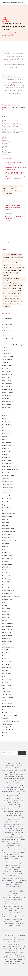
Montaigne (5, 620)
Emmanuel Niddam (16, 935)
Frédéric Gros (6, 457)
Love (9, 285)
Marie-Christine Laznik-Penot (11, 596)
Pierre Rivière (6, 653)
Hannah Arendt (6, 499)
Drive (15, 262)
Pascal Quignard (7, 635)
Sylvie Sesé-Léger (7, 712)
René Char (5, 671)
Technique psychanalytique (10, 715)
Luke (3, 585)
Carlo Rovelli (6, 386)
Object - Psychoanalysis (9, 288)
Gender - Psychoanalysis (9, 270)
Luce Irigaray (6, 579)
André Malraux (6, 354)
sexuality (16, 296)
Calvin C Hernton (7, 380)
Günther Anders (7, 496)
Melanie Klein (6, 608)
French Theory (6, 460)
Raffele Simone (6, 659)
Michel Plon (5, 614)
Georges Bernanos (7, 481)
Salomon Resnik (6, 685)
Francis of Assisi (6, 445)
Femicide (4, 436)
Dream (10, 262)
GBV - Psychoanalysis (18, 267)
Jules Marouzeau (7, 564)
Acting (6, 188)
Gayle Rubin (5, 472)
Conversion (14, 260)
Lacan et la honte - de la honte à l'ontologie (11, 279)
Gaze (10, 267)
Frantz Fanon (6, 451)
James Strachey (6, 511)
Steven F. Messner (7, 703)
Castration (6, 257)
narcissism (20, 285)
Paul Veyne (5, 644)
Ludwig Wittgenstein (8, 582)
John (3, 549)
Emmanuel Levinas (7, 428)
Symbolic (5, 304)
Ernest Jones (5, 431)
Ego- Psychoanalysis (8, 265)
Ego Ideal (18, 265)
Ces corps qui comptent (17, 257)
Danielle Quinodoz (7, 401)
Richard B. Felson (7, 679)
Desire (5, 262)
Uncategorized (6, 727)
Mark (3, 602)
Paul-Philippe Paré (7, 650)
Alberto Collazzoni (7, 336)
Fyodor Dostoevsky (7, 466)
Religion (5, 296)
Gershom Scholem (7, 487)
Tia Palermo (5, 718)
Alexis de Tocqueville (8, 339)
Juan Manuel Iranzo (7, 558)
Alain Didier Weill (7, 324)
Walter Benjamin (7, 733)
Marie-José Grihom (7, 599)
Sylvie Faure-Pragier (8, 709)
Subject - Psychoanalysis (9, 301)
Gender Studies (6, 478)
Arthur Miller (6, 362)
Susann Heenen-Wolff (8, 706)
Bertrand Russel (7, 377)
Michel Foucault (6, 611)
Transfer (18, 191)
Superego (20, 301)
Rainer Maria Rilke (7, 662)
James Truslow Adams (8, 513)
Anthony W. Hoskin (7, 356)
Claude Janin (5, 398)
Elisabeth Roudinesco (8, 425)
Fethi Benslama (6, 442)
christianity (6, 260)
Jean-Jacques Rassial (8, 528)
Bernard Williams (7, 374)
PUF (3, 110)
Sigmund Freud (8, 35)
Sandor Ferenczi (7, 688)
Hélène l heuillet (7, 502)
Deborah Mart (6, 407)
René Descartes (6, 673)
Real (19, 293)
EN (15, 33)
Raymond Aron (6, 667)
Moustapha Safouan (8, 623)
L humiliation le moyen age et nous (12, 283)
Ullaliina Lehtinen (7, 724)
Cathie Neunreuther (8, 389)
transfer (6, 59)
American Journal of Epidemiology (12, 345)
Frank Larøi (5, 448)
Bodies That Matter (12, 254)
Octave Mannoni (7, 629)
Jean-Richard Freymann (9, 540)
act (13, 54)
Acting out (13, 188)
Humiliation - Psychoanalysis (10, 273)
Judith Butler (6, 561)
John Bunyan (6, 552)
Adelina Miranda (7, 318)
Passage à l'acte (8, 191)
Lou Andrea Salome (7, 576)
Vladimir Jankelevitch (8, 730)
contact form (17, 950)
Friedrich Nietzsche (8, 463)
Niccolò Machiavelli (7, 626)
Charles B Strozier (7, 392)
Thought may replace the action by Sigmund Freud (13, 218)
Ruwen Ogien (6, 682)
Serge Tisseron (6, 691)
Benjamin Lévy (6, 371)
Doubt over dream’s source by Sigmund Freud (12, 207)
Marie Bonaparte (7, 593)
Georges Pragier (7, 484)
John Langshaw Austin (8, 555)
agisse (13, 82)
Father (5, 267)
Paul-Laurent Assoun (8, 647)
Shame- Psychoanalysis (9, 298)
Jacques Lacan (6, 505)
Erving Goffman (6, 434)
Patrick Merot (6, 638)
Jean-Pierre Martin (7, 537)
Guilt (19, 270)
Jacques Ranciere (7, 508)
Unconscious (6, 306)
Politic (4, 293)
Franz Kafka (5, 454)
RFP (3, 676)
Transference (8, 193)
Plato (3, 656)
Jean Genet (5, 519)
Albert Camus (6, 330)
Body (20, 254)
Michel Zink (5, 617)
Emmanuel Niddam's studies (12, 3)
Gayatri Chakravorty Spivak (10, 469)
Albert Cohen (6, 333)
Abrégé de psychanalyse (11, 186)
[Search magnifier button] (24, 242)
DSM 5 (4, 419)
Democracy (5, 410)
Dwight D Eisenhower (8, 422)
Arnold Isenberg (7, 359)
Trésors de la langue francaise (11, 721)
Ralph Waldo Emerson (8, 665)
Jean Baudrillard (7, 516)
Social (18, 298)
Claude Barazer (6, 395)
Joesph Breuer (6, 546)
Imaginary (5, 275)
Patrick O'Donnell (7, 641)
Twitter (12, 961)
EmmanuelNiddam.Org (10, 952)
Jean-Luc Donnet (7, 534)
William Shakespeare (8, 736)
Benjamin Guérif (7, 368)
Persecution (13, 291)
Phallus (20, 291)
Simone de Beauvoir (8, 697)
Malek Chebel (6, 588)
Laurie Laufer (6, 573)
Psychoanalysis (12, 293)
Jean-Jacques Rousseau (8, 531)
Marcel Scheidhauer (8, 590)
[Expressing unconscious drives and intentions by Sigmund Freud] (18, 125)
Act (21, 186)
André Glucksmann (7, 348)
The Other (12, 304)
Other (19, 288)
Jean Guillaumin (6, 522)
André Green (6, 351)
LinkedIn (18, 961)
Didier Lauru (6, 416)
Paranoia (5, 291)
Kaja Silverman (6, 570)
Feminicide (5, 439)
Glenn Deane (6, 493)
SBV (10, 296)
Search (22, 753)
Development (6, 413)
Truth (19, 304)
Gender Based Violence (8, 475)
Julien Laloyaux (6, 567)
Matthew (4, 605)
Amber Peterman (7, 342)
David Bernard (6, 404)
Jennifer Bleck (6, 543)
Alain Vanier (5, 327)
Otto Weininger (6, 632)
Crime (20, 260)
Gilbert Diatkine (6, 490)
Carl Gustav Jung (7, 383)
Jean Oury (5, 525)
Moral (14, 285)
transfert (7, 82)
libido (4, 285)
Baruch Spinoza (6, 365)
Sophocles (5, 700)
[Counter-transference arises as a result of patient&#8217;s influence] (7, 125)
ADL (3, 321)
